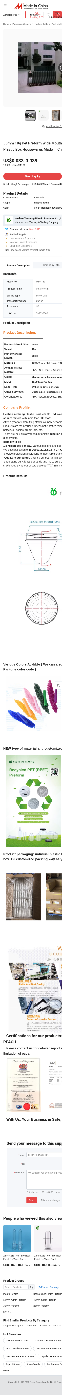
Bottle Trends (33, 1364)
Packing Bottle (41, 24)
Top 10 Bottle (13, 1364)
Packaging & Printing (21, 24)
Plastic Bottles (10, 1293)
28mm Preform (41, 1305)
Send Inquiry (32, 176)
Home (6, 24)
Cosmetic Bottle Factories (49, 1340)
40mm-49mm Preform (44, 1299)
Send (31, 1200)
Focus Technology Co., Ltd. (42, 1382)
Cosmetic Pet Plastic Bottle (20, 1356)
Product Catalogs (50, 1287)
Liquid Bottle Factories (17, 1348)
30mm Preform (11, 1305)
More (6, 1370)
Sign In (8, 249)
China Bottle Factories (17, 1340)
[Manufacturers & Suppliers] (31, 5)
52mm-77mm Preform (14, 1299)
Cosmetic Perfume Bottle (48, 1348)
